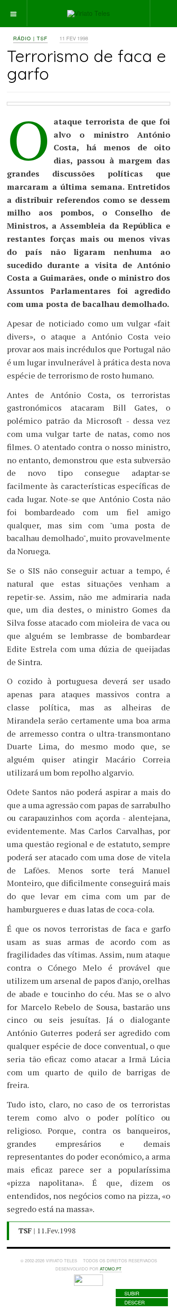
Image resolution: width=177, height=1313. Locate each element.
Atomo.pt (111, 1269)
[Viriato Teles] (88, 13)
